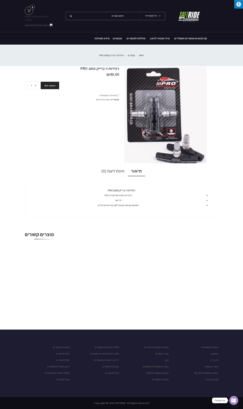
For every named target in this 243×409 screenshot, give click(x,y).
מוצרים (131, 55)
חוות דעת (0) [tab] (112, 171)
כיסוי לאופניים (112, 373)
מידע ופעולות (102, 38)
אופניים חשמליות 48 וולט (206, 373)
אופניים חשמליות (209, 347)
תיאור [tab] (136, 171)
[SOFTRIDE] (188, 15)
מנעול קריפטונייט (110, 366)
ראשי (141, 55)
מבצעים (117, 38)
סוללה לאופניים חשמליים (107, 347)
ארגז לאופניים (62, 353)
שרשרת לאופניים (61, 347)
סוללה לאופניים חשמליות (57, 373)
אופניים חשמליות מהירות (156, 347)
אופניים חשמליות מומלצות (155, 366)
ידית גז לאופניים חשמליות (106, 360)
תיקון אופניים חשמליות (58, 366)
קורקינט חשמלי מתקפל (157, 373)
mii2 (167, 360)
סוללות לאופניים (136, 38)
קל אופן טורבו (211, 379)
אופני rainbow (211, 366)
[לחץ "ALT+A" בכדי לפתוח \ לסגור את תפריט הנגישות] (238, 4)
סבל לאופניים (62, 360)
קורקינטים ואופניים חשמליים (190, 38)
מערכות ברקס (103, 99)
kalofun (214, 353)
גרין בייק (214, 360)
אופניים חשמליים (160, 379)
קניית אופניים (162, 353)
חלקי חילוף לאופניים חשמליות (104, 353)
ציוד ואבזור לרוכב (160, 38)
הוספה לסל (50, 85)
